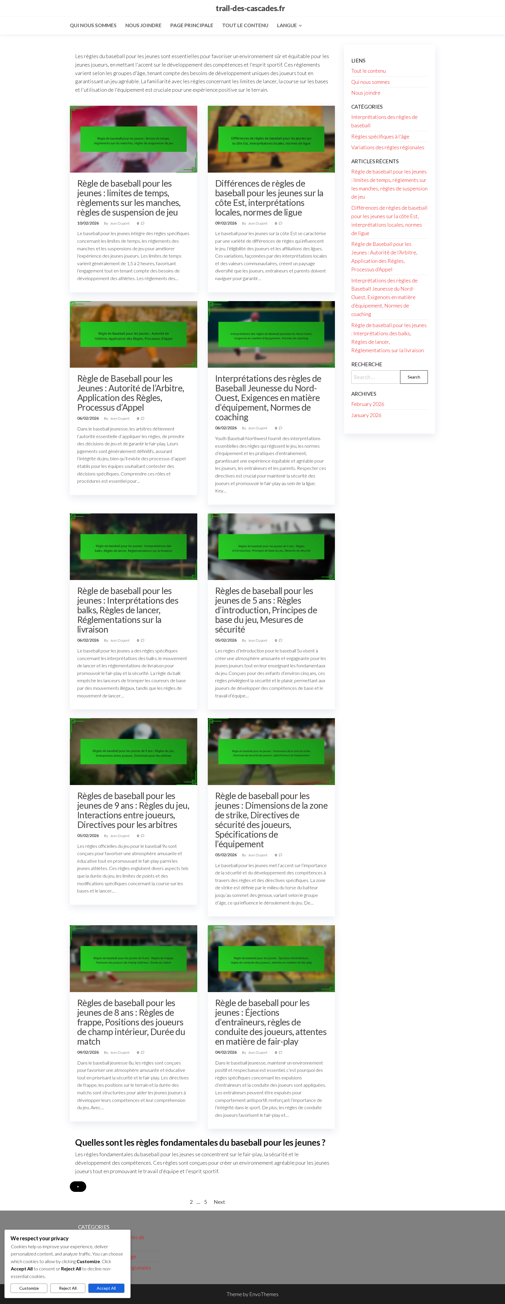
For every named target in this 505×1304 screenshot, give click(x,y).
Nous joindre (143, 25)
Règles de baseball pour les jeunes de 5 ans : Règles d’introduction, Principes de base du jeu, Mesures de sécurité (266, 609)
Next (219, 1202)
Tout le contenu (245, 25)
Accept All (106, 1288)
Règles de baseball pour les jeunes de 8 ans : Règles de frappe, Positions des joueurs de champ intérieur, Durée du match (131, 1021)
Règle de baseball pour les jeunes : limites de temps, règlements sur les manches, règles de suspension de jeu (129, 197)
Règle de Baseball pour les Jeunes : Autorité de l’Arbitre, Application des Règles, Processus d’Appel (130, 392)
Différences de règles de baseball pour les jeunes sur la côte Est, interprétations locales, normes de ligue (269, 197)
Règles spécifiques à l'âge (380, 136)
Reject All (68, 1288)
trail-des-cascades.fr (250, 8)
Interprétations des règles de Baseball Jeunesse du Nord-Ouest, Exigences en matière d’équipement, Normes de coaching (268, 397)
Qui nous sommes (93, 25)
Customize (29, 1288)
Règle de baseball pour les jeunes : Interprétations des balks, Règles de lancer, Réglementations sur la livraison (127, 609)
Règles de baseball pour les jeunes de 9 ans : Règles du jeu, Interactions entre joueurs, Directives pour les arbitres (133, 810)
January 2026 (366, 415)
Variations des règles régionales (387, 147)
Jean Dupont (120, 223)
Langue (287, 25)
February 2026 (367, 404)
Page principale (191, 25)
